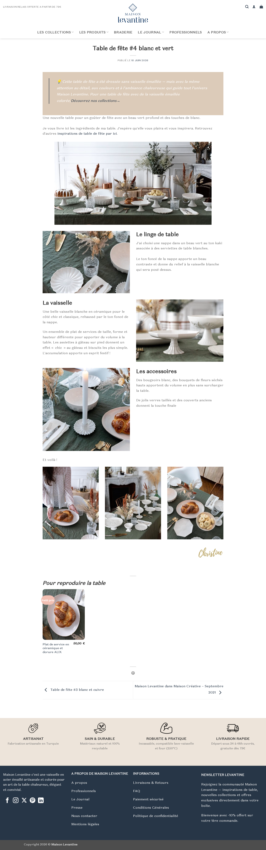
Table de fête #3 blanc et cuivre (76, 690)
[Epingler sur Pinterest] (133, 673)
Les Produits (92, 32)
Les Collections (54, 32)
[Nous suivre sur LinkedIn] (41, 801)
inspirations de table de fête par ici (87, 133)
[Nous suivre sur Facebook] (7, 801)
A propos (216, 32)
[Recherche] (247, 7)
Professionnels (185, 32)
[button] (254, 7)
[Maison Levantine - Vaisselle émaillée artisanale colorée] (133, 13)
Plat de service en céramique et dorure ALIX (56, 648)
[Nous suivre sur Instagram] (15, 801)
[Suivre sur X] (24, 801)
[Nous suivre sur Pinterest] (32, 801)
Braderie (123, 32)
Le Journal (149, 32)
